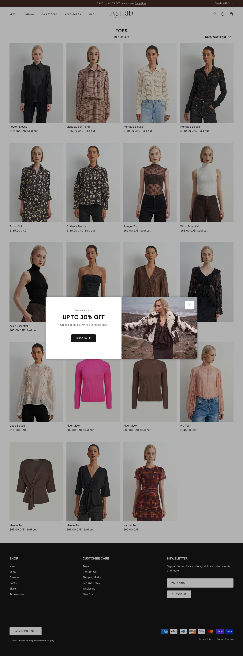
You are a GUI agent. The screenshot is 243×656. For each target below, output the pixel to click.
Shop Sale (83, 338)
